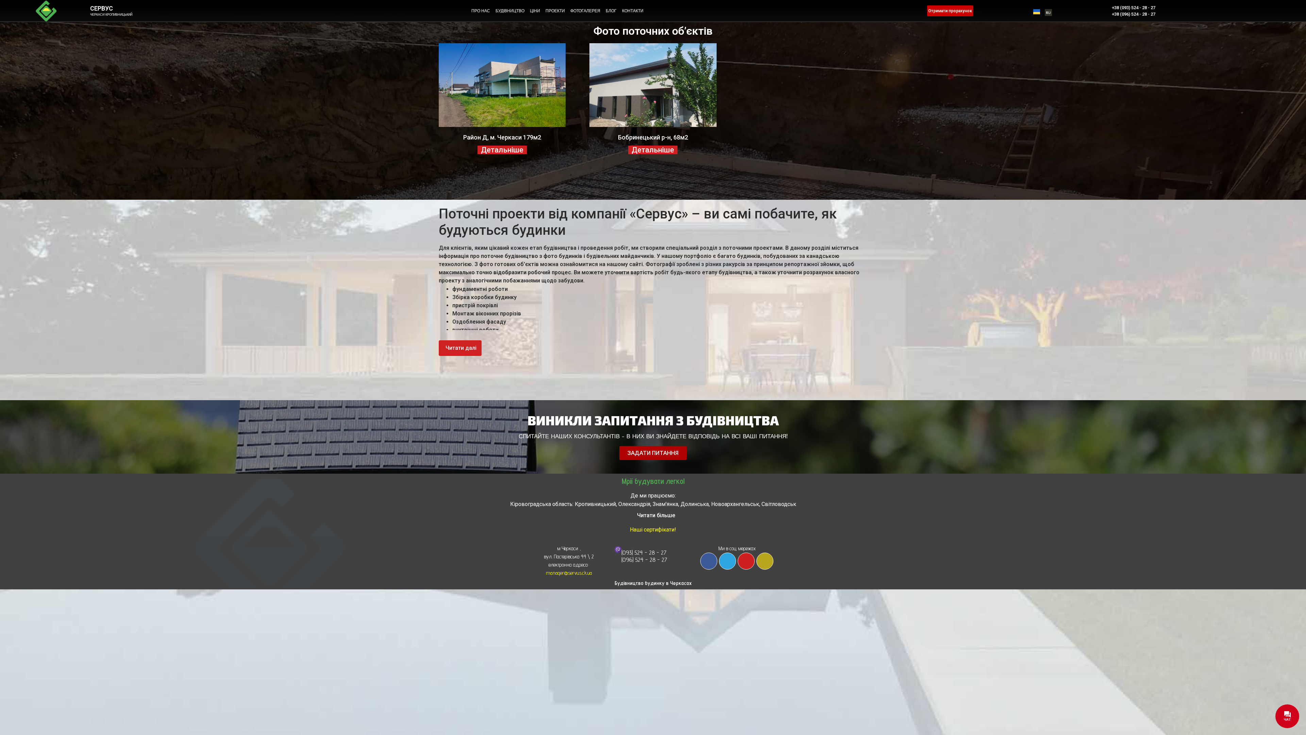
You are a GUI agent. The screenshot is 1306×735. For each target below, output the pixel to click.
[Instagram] (764, 561)
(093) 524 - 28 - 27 (644, 552)
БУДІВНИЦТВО (510, 11)
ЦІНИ (535, 11)
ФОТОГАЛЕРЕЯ (585, 11)
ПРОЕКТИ (555, 11)
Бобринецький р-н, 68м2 (653, 137)
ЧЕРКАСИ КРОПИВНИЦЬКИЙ (111, 14)
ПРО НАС (480, 11)
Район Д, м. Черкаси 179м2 (502, 137)
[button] (460, 348)
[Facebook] (708, 561)
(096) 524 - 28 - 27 (644, 559)
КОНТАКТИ (632, 11)
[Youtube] (746, 561)
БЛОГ (611, 11)
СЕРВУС (101, 8)
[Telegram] (727, 561)
